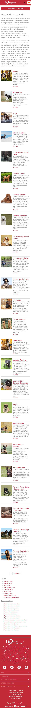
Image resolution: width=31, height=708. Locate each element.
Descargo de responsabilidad (15, 696)
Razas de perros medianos (11, 606)
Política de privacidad (16, 694)
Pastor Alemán (18, 423)
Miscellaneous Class (10, 595)
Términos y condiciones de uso (16, 692)
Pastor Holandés (19, 467)
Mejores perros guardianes (11, 618)
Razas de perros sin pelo (11, 624)
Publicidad (20, 690)
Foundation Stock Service (11, 597)
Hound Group (8, 583)
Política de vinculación (16, 698)
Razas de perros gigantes (11, 610)
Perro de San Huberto (21, 551)
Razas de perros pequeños (12, 604)
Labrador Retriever (20, 360)
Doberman (17, 300)
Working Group (8, 593)
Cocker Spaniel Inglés (21, 279)
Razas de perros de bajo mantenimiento (15, 626)
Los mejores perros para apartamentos (15, 622)
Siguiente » (17, 573)
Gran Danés (17, 341)
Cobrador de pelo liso (21, 258)
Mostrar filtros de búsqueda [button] (15, 8)
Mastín (15, 404)
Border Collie (17, 92)
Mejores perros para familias (12, 616)
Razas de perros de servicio (12, 628)
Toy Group (7, 585)
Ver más (15, 86)
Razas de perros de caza (11, 630)
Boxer (15, 113)
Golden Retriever (19, 319)
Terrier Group (7, 591)
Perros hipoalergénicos (10, 614)
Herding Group (8, 581)
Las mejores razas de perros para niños (15, 620)
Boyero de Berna (19, 133)
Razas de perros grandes (11, 608)
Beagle (15, 71)
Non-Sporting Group (9, 587)
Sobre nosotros (12, 690)
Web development (8, 706)
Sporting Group (8, 589)
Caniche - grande (19, 195)
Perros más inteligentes (10, 612)
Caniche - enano (19, 174)
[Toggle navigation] (2, 2)
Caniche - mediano (20, 216)
